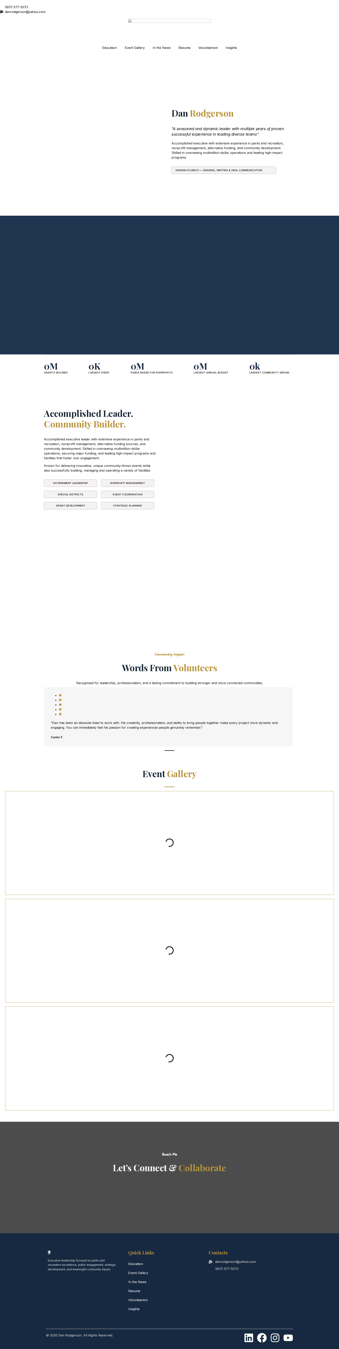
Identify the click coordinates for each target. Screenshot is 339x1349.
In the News (162, 48)
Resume (184, 48)
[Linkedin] (249, 1338)
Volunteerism (208, 48)
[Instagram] (275, 1338)
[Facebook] (262, 1338)
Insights (231, 48)
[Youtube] (288, 1338)
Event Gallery (135, 48)
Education (109, 48)
